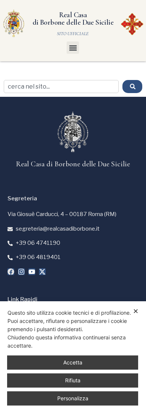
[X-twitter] (42, 271)
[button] (73, 47)
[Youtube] (31, 271)
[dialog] (73, 357)
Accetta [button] (72, 362)
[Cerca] (132, 86)
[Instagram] (21, 271)
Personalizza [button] (72, 398)
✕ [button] (136, 311)
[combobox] (61, 86)
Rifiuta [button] (72, 380)
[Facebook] (10, 271)
